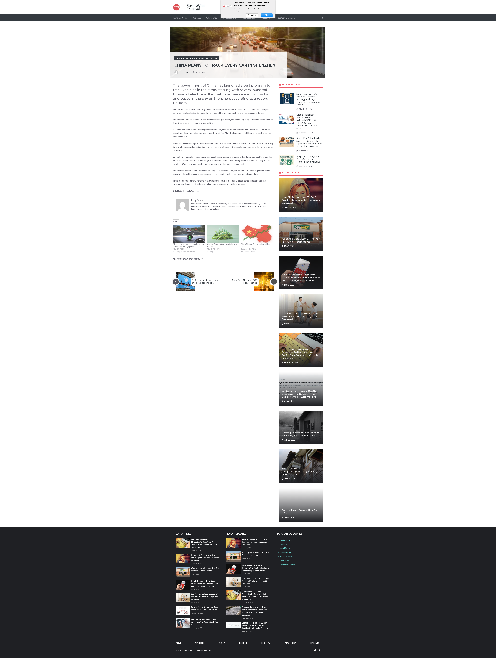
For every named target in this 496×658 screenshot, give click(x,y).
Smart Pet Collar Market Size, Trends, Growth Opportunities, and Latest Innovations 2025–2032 (309, 142)
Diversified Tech (209, 58)
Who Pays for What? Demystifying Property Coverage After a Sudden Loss (300, 471)
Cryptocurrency (286, 552)
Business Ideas (286, 557)
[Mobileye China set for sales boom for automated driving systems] (189, 234)
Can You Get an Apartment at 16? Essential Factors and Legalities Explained (301, 316)
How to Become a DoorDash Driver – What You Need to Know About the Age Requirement (301, 277)
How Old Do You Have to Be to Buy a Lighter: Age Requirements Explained (301, 200)
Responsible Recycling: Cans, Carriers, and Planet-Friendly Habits (308, 159)
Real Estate (284, 561)
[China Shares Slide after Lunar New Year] (257, 234)
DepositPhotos (198, 259)
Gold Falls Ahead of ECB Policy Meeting (244, 281)
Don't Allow (252, 15)
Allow (267, 15)
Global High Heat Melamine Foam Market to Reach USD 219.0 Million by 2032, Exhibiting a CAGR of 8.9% (308, 121)
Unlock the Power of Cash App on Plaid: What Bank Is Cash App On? (204, 622)
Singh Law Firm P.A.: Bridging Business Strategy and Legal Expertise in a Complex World (308, 99)
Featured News (180, 18)
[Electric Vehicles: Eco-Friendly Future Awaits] (223, 234)
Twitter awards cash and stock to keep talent (205, 281)
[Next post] (274, 282)
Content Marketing (286, 18)
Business (196, 18)
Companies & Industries (188, 58)
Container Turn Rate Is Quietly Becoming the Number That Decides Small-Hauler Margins (299, 394)
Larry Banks (186, 72)
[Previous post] (176, 282)
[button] (322, 17)
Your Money (211, 18)
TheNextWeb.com (190, 191)
